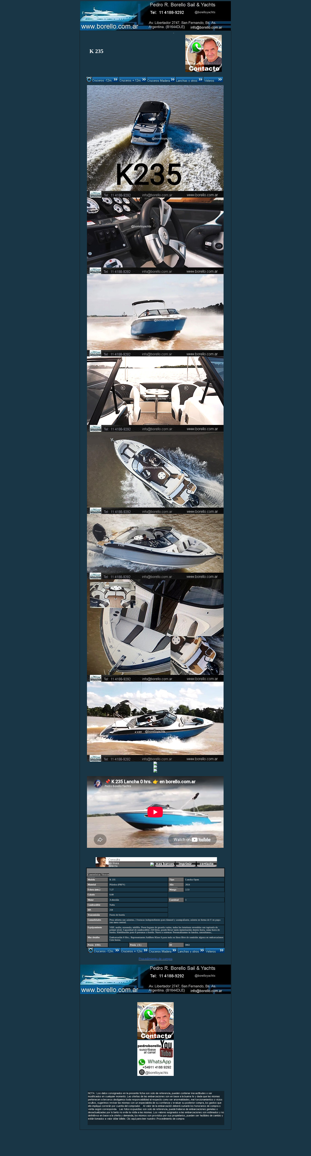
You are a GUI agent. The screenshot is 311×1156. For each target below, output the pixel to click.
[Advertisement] (155, 1135)
